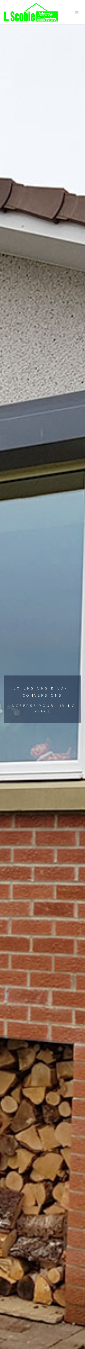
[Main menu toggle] (77, 12)
